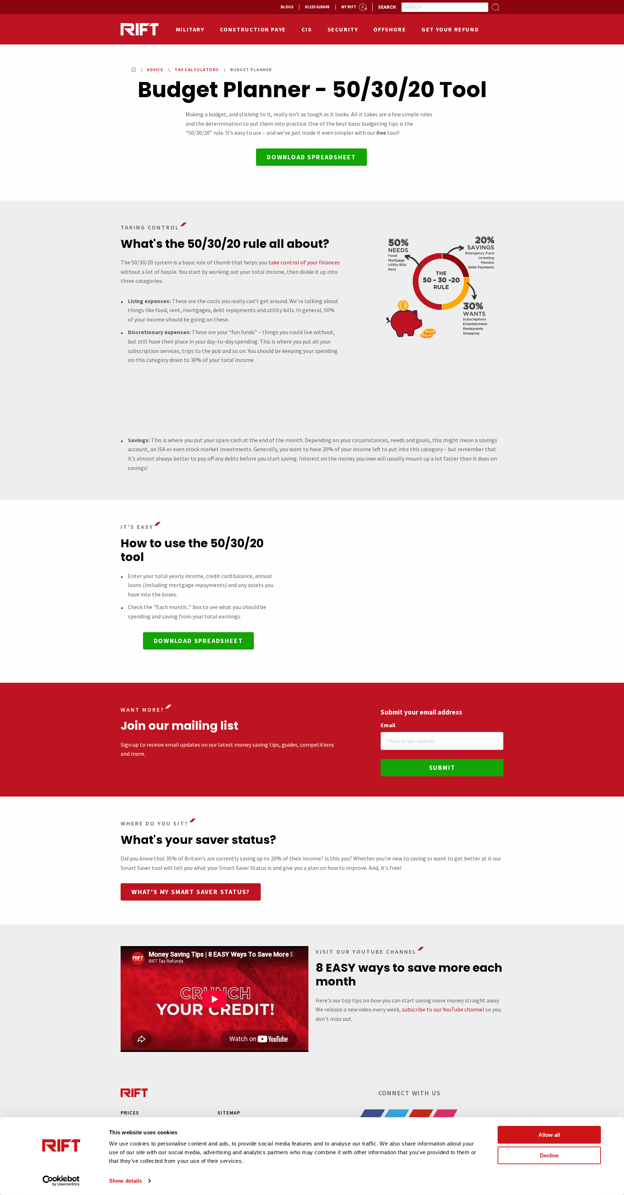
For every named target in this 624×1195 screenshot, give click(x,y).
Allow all (549, 1135)
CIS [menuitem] (307, 29)
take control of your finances (304, 262)
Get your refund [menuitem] (450, 29)
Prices (130, 1112)
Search (387, 7)
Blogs (287, 6)
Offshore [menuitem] (389, 29)
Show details (125, 1181)
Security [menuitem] (343, 29)
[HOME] (133, 69)
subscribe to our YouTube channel (443, 1009)
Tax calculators (196, 69)
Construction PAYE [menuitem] (253, 29)
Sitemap (228, 1112)
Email (388, 725)
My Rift (348, 6)
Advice (155, 69)
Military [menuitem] (190, 29)
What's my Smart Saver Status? (190, 892)
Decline (549, 1155)
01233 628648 (317, 6)
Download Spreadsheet (311, 157)
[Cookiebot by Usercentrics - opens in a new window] (61, 1180)
